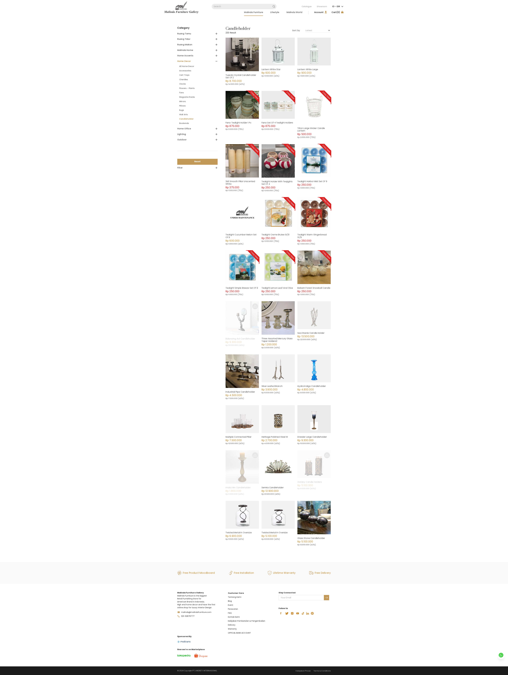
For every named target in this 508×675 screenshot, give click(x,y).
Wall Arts (183, 114)
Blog (230, 601)
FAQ (230, 613)
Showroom (322, 6)
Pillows (182, 105)
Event (230, 605)
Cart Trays (184, 75)
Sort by (296, 30)
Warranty (232, 629)
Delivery (231, 625)
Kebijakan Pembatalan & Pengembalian (246, 621)
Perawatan (233, 609)
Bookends (184, 123)
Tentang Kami (234, 597)
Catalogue (307, 6)
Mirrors (182, 101)
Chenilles (183, 79)
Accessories (185, 70)
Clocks (182, 84)
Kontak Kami (234, 617)
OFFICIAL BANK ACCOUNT (239, 633)
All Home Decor (186, 66)
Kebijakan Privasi (303, 671)
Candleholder (186, 119)
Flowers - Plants (187, 88)
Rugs (181, 110)
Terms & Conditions (322, 671)
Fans (181, 92)
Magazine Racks (187, 97)
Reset (197, 161)
